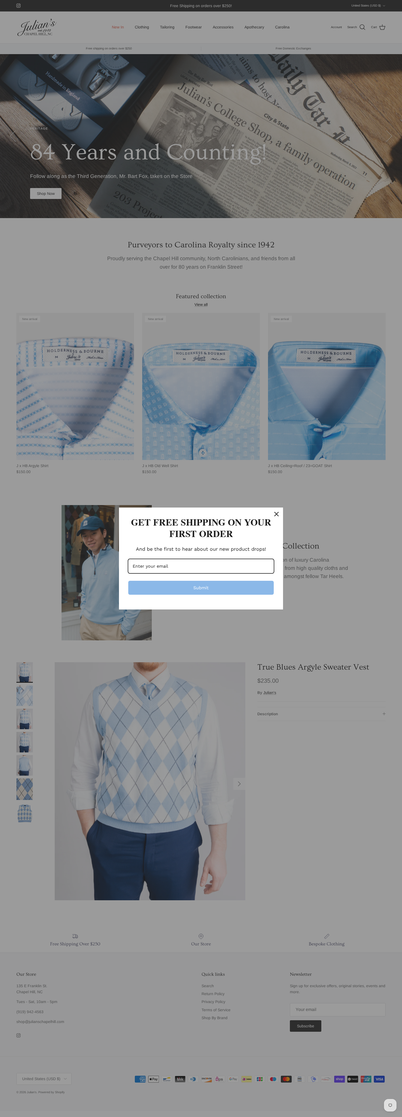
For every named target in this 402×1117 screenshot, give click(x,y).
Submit (201, 587)
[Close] (276, 514)
